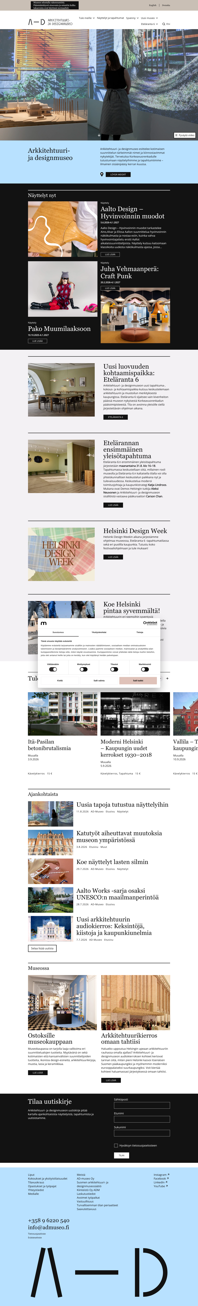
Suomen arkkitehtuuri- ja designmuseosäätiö (92, 1184)
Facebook (160, 1178)
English (152, 5)
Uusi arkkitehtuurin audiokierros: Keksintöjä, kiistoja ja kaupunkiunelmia (114, 926)
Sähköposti (121, 1099)
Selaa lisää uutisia (42, 948)
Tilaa (121, 1155)
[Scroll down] (99, 135)
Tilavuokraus (36, 1182)
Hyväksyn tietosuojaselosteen (138, 1145)
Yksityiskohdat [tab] (99, 632)
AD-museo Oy (85, 1178)
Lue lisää (110, 254)
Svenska (166, 5)
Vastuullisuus (85, 1201)
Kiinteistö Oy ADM (88, 1190)
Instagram (160, 1175)
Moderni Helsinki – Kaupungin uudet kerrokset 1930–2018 (126, 748)
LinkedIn (159, 1182)
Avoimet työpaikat (88, 1197)
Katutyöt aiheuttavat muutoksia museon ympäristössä (119, 836)
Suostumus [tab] (58, 632)
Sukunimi (120, 1127)
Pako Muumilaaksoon (59, 328)
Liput (31, 1175)
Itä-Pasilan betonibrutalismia (49, 744)
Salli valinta (99, 680)
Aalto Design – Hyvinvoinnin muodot (133, 212)
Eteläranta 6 (115, 417)
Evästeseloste (35, 1237)
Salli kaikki (138, 680)
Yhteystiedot (36, 1190)
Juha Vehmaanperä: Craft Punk (130, 272)
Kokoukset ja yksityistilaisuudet (47, 1178)
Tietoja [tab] (139, 632)
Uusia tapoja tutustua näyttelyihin (122, 804)
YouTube (159, 1186)
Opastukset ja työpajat (42, 1186)
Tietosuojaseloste (37, 1233)
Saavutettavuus (86, 1209)
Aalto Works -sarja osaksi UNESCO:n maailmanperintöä (117, 894)
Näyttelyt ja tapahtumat (110, 18)
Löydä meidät (118, 174)
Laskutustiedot (86, 1194)
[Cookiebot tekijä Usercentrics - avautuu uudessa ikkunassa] (145, 623)
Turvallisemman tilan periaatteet (97, 1205)
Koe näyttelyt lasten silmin (112, 861)
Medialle (33, 1194)
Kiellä (60, 680)
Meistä (81, 1175)
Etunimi (119, 1113)
